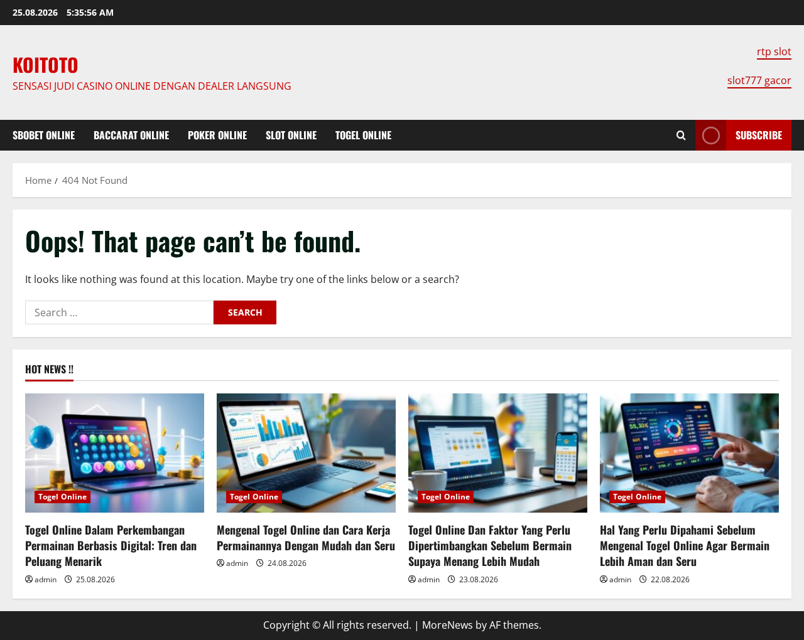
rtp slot (774, 51)
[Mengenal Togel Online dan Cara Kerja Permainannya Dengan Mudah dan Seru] (306, 453)
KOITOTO (46, 64)
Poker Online (217, 134)
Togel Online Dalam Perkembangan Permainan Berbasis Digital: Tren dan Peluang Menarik (111, 545)
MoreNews (447, 625)
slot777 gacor (759, 80)
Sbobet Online (44, 134)
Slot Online (291, 134)
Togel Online (363, 134)
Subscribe (759, 134)
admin (46, 579)
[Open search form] (681, 135)
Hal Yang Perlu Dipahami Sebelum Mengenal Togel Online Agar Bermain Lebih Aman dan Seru (684, 545)
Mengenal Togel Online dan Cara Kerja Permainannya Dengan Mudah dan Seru (306, 537)
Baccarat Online (131, 134)
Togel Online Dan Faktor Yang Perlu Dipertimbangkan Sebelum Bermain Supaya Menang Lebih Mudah (490, 545)
